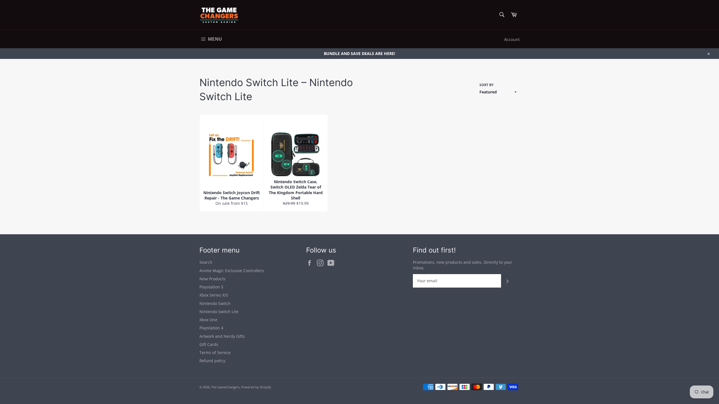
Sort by (486, 85)
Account (512, 39)
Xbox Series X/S (213, 295)
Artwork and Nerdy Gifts (222, 336)
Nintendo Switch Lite (218, 311)
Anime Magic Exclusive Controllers (231, 270)
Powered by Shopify (256, 387)
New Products (212, 278)
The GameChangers (225, 387)
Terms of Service (215, 352)
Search (205, 262)
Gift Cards (208, 344)
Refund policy (212, 360)
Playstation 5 (211, 287)
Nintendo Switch (215, 303)
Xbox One (208, 319)
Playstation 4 (211, 327)
